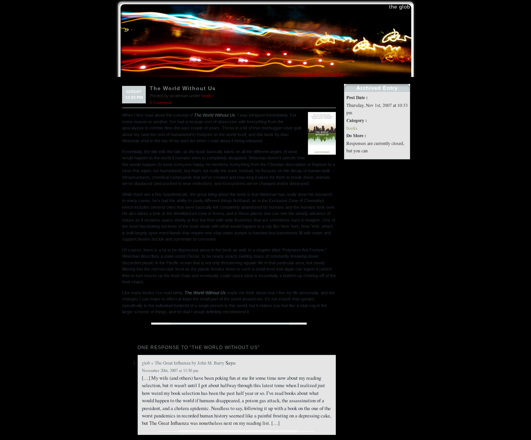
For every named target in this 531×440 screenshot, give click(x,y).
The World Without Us (183, 88)
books (207, 95)
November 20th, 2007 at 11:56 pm (170, 370)
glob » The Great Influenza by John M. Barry (183, 363)
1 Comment (160, 102)
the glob (399, 7)
